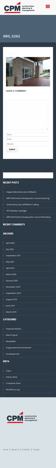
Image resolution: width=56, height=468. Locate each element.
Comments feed (13, 383)
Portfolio (26, 449)
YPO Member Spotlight (16, 210)
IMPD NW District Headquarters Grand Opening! (27, 198)
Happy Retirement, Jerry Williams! (21, 192)
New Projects (12, 335)
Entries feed (11, 377)
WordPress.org (13, 389)
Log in (8, 370)
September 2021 (13, 255)
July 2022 (10, 249)
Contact (36, 449)
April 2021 (10, 268)
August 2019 (11, 299)
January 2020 (12, 280)
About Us (15, 449)
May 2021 (10, 261)
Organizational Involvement (18, 347)
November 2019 (13, 286)
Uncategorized (12, 353)
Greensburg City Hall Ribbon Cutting (22, 204)
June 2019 (10, 305)
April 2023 (10, 243)
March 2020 (11, 274)
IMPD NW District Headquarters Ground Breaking (28, 217)
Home (5, 449)
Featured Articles (13, 328)
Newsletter (11, 341)
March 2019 (11, 312)
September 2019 (13, 293)
